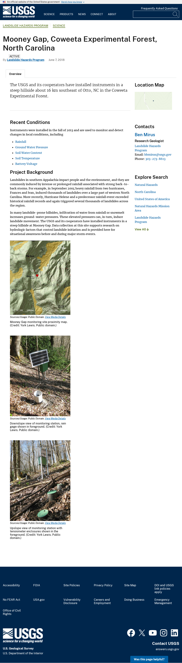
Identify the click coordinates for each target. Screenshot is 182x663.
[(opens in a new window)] (131, 632)
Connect (97, 14)
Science (49, 14)
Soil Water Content (28, 153)
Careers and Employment (102, 601)
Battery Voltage (26, 164)
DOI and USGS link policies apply (164, 589)
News (82, 14)
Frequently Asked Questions (159, 8)
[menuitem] (49, 12)
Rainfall (20, 141)
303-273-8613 (155, 159)
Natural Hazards (146, 185)
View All (141, 229)
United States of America (152, 199)
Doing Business (134, 599)
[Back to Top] (169, 650)
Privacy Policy (103, 585)
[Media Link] (40, 278)
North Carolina (145, 192)
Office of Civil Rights (12, 612)
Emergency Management (163, 601)
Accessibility (11, 585)
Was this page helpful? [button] (149, 659)
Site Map (130, 585)
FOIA (36, 585)
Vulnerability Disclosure (72, 601)
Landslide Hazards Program (25, 25)
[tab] (15, 74)
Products (66, 14)
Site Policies (71, 585)
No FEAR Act (11, 599)
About (112, 14)
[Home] (19, 17)
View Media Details (55, 317)
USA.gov (39, 599)
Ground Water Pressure (31, 147)
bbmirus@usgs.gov (157, 154)
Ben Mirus (145, 134)
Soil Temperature (27, 158)
